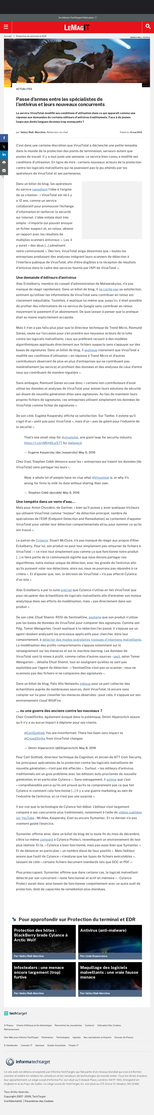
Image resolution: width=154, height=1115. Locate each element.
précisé (66, 590)
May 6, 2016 (87, 452)
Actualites (24, 88)
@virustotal (70, 437)
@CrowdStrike (34, 738)
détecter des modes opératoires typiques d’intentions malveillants (91, 640)
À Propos (8, 1025)
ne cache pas (109, 289)
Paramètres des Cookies (39, 1101)
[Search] (148, 27)
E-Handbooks (11, 1045)
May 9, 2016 (71, 492)
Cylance (42, 540)
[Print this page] (4, 163)
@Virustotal (100, 477)
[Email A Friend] (4, 171)
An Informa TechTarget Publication (76, 17)
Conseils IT (26, 1045)
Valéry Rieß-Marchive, (33, 132)
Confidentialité (13, 1101)
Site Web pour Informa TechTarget (21, 1037)
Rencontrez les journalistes (68, 1025)
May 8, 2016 (87, 748)
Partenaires (47, 1037)
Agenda (77, 1037)
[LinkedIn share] (4, 154)
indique (85, 684)
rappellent (40, 189)
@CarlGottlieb (34, 733)
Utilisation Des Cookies (109, 1025)
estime (111, 779)
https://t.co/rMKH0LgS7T (43, 443)
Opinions (39, 1045)
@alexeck (75, 443)
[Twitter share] (4, 146)
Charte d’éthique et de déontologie (34, 1025)
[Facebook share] (4, 138)
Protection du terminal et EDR (31, 36)
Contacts (89, 1025)
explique (90, 350)
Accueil (8, 36)
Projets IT (74, 1045)
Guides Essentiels (56, 1045)
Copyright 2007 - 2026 (17, 1096)
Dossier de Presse (123, 1037)
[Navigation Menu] (6, 27)
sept (116, 656)
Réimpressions (11, 1029)
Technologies (63, 1037)
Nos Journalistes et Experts (97, 1037)
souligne (95, 617)
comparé (46, 839)
